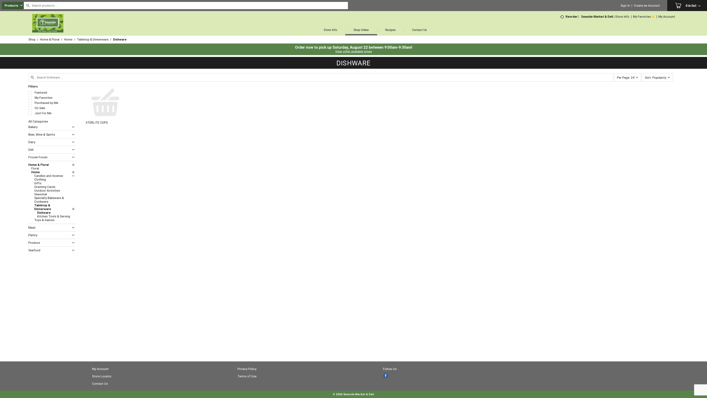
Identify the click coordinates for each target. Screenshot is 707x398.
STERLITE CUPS (97, 122)
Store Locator (102, 376)
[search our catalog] (28, 5)
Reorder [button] (572, 16)
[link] (385, 375)
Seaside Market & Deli (597, 16)
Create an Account (647, 5)
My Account (100, 369)
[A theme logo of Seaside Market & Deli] (47, 28)
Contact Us (100, 383)
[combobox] (13, 5)
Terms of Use (247, 376)
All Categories (38, 121)
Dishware (119, 39)
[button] (72, 127)
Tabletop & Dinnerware (92, 39)
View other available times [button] (353, 51)
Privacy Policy (247, 369)
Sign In (625, 5)
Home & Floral (49, 39)
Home (68, 39)
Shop (31, 39)
